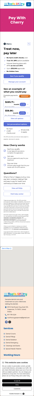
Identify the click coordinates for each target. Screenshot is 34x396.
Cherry (18, 177)
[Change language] (28, 43)
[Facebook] (6, 322)
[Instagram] (9, 322)
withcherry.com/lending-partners (12, 217)
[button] (17, 103)
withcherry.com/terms (10, 219)
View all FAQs (17, 188)
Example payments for (11, 96)
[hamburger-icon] (28, 4)
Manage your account (17, 82)
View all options (17, 118)
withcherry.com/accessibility (21, 229)
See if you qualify (17, 76)
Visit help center (17, 194)
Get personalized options (17, 124)
